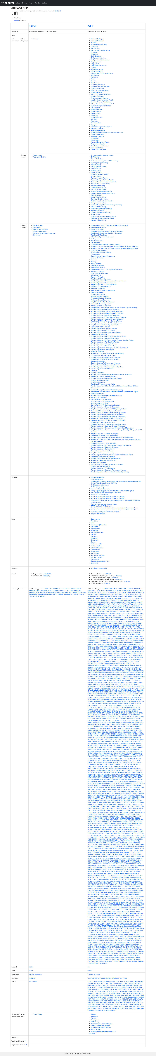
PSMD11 (111, 843)
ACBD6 (124, 591)
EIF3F (109, 690)
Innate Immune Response (99, 334)
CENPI (109, 650)
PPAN (107, 833)
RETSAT (102, 858)
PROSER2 (102, 839)
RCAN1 (128, 856)
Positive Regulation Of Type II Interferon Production (107, 311)
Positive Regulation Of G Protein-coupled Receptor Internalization (111, 445)
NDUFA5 (123, 793)
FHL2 (122, 705)
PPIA (128, 833)
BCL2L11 (136, 621)
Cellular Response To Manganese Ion (102, 401)
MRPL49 (112, 784)
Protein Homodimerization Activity (101, 191)
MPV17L (134, 780)
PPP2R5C (124, 835)
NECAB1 (108, 795)
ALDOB (109, 600)
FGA (131, 703)
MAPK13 (133, 768)
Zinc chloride (95, 559)
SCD (102, 875)
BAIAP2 (95, 621)
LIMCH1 (94, 761)
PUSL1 (113, 847)
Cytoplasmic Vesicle (97, 88)
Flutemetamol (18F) (97, 548)
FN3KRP (90, 709)
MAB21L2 (96, 766)
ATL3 (103, 617)
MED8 (137, 774)
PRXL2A (117, 841)
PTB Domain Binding (97, 210)
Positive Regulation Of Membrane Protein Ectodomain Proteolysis (111, 374)
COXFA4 (121, 663)
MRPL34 (95, 784)
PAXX (118, 814)
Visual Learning (96, 275)
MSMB (123, 785)
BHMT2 (133, 623)
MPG (122, 780)
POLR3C (118, 831)
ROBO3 (99, 864)
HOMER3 (109, 736)
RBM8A (110, 856)
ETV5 (128, 696)
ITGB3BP (91, 747)
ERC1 (125, 694)
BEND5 (119, 623)
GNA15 (129, 717)
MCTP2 (103, 774)
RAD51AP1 (96, 852)
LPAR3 (113, 763)
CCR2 (141, 642)
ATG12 (140, 615)
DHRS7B (127, 677)
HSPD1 (123, 738)
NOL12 (90, 801)
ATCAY (124, 615)
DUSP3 (124, 684)
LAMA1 (109, 757)
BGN (128, 623)
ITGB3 (141, 745)
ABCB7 (120, 589)
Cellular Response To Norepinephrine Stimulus (105, 405)
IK (115, 742)
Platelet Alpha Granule (98, 85)
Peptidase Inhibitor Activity (99, 178)
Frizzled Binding (96, 165)
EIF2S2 (104, 690)
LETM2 (114, 759)
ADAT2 (106, 594)
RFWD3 (112, 858)
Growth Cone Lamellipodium (99, 146)
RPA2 (117, 864)
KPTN (111, 755)
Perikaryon (94, 115)
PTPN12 (136, 845)
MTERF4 (90, 787)
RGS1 (125, 858)
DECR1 (108, 675)
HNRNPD (32, 593)
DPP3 (115, 682)
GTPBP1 (90, 726)
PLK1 (120, 828)
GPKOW (118, 721)
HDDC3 (90, 732)
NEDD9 (131, 795)
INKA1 (114, 743)
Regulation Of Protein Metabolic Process (103, 376)
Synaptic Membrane (97, 134)
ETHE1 (106, 696)
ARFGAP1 (131, 608)
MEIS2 (95, 776)
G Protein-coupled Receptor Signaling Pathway (105, 244)
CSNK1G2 (98, 667)
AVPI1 (129, 619)
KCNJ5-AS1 (107, 749)
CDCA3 (106, 646)
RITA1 (124, 860)
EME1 (98, 692)
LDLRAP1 (104, 759)
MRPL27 (133, 782)
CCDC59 (135, 640)
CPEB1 (127, 663)
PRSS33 (112, 841)
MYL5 (117, 789)
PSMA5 (90, 843)
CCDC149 (99, 640)
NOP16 (103, 801)
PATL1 (105, 814)
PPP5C (142, 835)
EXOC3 (137, 696)
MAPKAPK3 (111, 770)
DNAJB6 (118, 680)
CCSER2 (90, 644)
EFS (127, 688)
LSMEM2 (117, 764)
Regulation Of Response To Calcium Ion (103, 460)
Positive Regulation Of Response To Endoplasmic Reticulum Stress (112, 455)
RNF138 (112, 862)
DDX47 (90, 675)
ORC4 (103, 808)
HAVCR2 (95, 730)
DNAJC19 (137, 680)
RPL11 (134, 864)
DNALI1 (101, 682)
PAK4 (111, 812)
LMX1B (105, 763)
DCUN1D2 (140, 671)
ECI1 (95, 688)
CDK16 (121, 646)
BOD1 (89, 627)
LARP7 (90, 759)
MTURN (122, 787)
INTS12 (131, 743)
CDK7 (103, 648)
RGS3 (89, 860)
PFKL (121, 820)
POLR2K (112, 831)
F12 (112, 698)
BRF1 (102, 627)
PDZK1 (95, 820)
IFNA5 (129, 740)
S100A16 (90, 873)
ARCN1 (117, 608)
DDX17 (117, 673)
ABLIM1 (90, 591)
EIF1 (137, 688)
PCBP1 (138, 814)
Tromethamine (95, 529)
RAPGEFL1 (128, 852)
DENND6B (139, 675)
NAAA (104, 791)
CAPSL (114, 636)
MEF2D (90, 776)
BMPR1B (131, 625)
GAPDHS (135, 713)
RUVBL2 (126, 871)
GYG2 (113, 726)
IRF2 (101, 745)
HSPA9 (107, 738)
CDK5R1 (98, 648)
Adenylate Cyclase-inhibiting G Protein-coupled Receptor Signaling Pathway (114, 248)
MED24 (127, 774)
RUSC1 (121, 871)
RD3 (143, 856)
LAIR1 (105, 757)
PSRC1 (137, 843)
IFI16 (112, 740)
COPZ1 (96, 663)
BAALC (63, 589)
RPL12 (139, 864)
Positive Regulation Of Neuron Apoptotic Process (106, 332)
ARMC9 (90, 614)
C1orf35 (114, 631)
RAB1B (126, 849)
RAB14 (121, 849)
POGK (119, 829)
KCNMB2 (119, 749)
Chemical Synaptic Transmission (101, 252)
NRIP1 (140, 801)
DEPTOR (90, 677)
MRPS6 (96, 785)
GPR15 (139, 721)
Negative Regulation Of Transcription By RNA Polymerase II (109, 225)
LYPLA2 (138, 764)
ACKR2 (133, 591)
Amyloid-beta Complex (98, 144)
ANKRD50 (127, 602)
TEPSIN (75, 594)
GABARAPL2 (116, 711)
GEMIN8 (108, 715)
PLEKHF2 (91, 828)
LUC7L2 (126, 764)
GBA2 (99, 715)
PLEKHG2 (97, 828)
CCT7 (95, 644)
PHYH (120, 822)
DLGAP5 (122, 679)
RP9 (114, 864)
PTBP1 (90, 845)
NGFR (107, 797)
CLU (115, 657)
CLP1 (112, 657)
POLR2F (107, 831)
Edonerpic (94, 538)
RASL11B (111, 854)
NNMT (124, 799)
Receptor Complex (97, 117)
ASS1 (106, 615)
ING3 (106, 743)
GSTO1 (119, 724)
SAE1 (106, 873)
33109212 (119, 579)
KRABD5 (116, 755)
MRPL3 (90, 784)
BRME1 (107, 627)
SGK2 (103, 881)
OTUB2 (95, 810)
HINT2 (140, 732)
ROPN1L (105, 864)
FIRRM (90, 707)
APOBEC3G (135, 606)
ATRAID (103, 619)
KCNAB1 (134, 747)
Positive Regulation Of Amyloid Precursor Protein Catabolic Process (112, 437)
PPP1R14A (97, 835)
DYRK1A (102, 686)
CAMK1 (120, 635)
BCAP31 (104, 621)
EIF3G (114, 690)
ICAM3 (99, 740)
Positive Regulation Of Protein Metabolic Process (106, 378)
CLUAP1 (48, 591)
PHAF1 (141, 820)
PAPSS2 (119, 812)
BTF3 (126, 627)
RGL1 (121, 858)
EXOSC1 (95, 698)
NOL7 (94, 801)
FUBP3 (94, 711)
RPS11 (137, 866)
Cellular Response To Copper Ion (101, 399)
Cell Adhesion (95, 243)
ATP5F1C (120, 617)
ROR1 (110, 864)
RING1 (103, 860)
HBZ (121, 730)
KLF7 (127, 753)
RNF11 (96, 862)
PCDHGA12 (97, 816)
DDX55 (104, 675)
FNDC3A (96, 709)
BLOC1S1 (105, 625)
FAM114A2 (133, 698)
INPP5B (123, 743)
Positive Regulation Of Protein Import (102, 449)
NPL (122, 801)
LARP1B (129, 757)
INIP (110, 743)
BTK (130, 627)
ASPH (95, 615)
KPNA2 (102, 755)
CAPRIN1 (109, 636)
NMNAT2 (100, 799)
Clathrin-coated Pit (97, 71)
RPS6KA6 (91, 870)
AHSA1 (90, 598)
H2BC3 (110, 728)
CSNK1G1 (91, 667)
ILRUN (95, 743)
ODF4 (103, 807)
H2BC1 (100, 728)
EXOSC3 (101, 698)
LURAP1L (132, 764)
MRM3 (90, 782)
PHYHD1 (125, 822)
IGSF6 (112, 742)
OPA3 (132, 807)
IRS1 (108, 745)
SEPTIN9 (115, 877)
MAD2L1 (110, 766)
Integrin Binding (96, 168)
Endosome (94, 54)
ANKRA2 (90, 602)
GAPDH (129, 713)
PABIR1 (122, 810)
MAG (115, 766)
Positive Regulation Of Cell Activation (102, 369)
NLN (130, 797)
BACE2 (90, 621)
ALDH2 (139, 598)
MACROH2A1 (103, 766)
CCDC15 (105, 640)
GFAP (113, 715)
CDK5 (93, 648)
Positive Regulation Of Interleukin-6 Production (105, 315)
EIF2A (90, 690)
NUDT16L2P (131, 803)
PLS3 (137, 828)
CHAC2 (135, 652)
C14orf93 (108, 629)
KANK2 (42, 593)
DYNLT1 (96, 686)
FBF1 (67, 591)
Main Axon (94, 121)
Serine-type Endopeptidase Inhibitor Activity (104, 161)
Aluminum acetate (96, 557)
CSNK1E (138, 665)
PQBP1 (95, 837)
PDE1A (95, 818)
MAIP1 (132, 766)
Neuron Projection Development (101, 306)
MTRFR (117, 787)
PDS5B (123, 818)
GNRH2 (104, 719)
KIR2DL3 (95, 753)
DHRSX (132, 677)
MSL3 (119, 785)
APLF (124, 606)
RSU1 (94, 871)
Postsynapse (95, 140)
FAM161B (62, 591)
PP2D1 (102, 833)
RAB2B (90, 850)
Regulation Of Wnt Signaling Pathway (102, 302)
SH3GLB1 (137, 881)
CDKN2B (124, 648)
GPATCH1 (101, 721)
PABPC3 (128, 810)
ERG (133, 694)
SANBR (116, 873)
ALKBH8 (120, 600)
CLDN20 (139, 656)
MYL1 (108, 789)
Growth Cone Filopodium (98, 150)
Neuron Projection (96, 109)
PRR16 (136, 839)
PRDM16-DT (107, 837)
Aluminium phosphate (97, 555)
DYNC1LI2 (135, 684)
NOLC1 (98, 801)
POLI (98, 831)
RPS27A (128, 868)
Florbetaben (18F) (96, 544)
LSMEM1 (111, 764)
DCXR (93, 673)
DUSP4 (129, 684)
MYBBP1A (99, 789)
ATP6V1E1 (138, 617)
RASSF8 (128, 854)
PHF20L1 (90, 822)
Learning (93, 260)
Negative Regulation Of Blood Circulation (103, 443)
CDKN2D (130, 648)
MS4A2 (110, 785)
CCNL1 (136, 642)
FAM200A (110, 700)
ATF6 (136, 615)
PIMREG (115, 824)
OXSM (103, 810)
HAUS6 (138, 728)
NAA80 (100, 791)
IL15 (121, 742)
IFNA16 (124, 740)
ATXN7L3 (114, 619)
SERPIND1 (105, 879)
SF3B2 (141, 879)
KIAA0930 (104, 751)
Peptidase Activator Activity (99, 174)
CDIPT (116, 646)
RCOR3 (139, 856)
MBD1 (113, 772)
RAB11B (111, 849)
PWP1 (118, 847)
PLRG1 (133, 828)
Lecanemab (94, 563)
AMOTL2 (49, 589)
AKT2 (135, 598)
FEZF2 (127, 703)
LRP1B (125, 763)
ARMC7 (138, 612)
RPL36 (108, 866)
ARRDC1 (118, 614)
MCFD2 (134, 772)
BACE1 (142, 619)
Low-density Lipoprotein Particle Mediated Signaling (107, 390)
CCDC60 (141, 640)
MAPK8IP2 (103, 770)
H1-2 (127, 726)
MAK (136, 766)
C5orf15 (105, 633)
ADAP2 (96, 594)
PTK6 (117, 845)
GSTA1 (109, 724)
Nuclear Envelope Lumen (99, 45)
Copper (93, 542)
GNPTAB (98, 719)
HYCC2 (138, 738)
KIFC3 (90, 753)
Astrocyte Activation (97, 351)
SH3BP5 (125, 881)
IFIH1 (119, 740)
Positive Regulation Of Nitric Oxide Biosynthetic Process (108, 336)
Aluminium (94, 521)
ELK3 (89, 692)
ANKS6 (90, 604)
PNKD (95, 829)
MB (109, 772)
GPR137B (134, 721)
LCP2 (98, 759)
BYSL (138, 627)
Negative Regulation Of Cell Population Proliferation (107, 269)
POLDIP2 (139, 829)
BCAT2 (114, 621)
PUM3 (100, 847)
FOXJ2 (109, 709)
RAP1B (122, 852)
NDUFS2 (96, 795)
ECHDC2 (90, 688)
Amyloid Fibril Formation (98, 462)
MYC (104, 789)
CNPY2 (95, 659)
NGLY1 (111, 797)
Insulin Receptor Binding (98, 166)
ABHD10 (130, 589)
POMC (124, 831)
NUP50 (95, 805)
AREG (122, 608)
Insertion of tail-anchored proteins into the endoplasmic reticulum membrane (114, 508)
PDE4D (100, 818)
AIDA (98, 598)
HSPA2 (103, 738)
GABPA (123, 711)
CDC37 (90, 646)
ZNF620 (41, 596)
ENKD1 (106, 692)
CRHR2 (112, 665)
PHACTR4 (135, 820)
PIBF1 (136, 822)
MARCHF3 (139, 770)
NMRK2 (111, 799)
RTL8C (111, 871)
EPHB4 (114, 694)
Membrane (94, 77)
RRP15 (118, 870)
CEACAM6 (141, 648)
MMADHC (65, 593)
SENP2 (90, 877)
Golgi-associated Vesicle (98, 66)
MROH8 (94, 782)
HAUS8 (90, 730)
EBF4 (128, 686)
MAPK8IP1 (96, 770)
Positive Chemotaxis (97, 372)
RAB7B (136, 850)
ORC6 (108, 808)
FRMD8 (125, 709)
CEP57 (140, 650)
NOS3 (114, 801)
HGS (120, 732)
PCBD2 (133, 814)
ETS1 (116, 696)
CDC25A (137, 644)
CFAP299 (101, 652)
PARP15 (137, 812)
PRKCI (90, 839)
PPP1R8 (117, 835)
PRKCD (137, 837)
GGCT (126, 715)
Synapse (94, 125)
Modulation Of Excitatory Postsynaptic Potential (106, 411)
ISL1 (111, 745)
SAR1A (121, 873)
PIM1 (110, 824)
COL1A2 (132, 659)
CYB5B (90, 671)
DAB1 (101, 671)
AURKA (119, 619)
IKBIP (118, 742)
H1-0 (120, 726)
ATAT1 (120, 615)
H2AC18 (131, 726)
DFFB (100, 677)
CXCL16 (126, 669)
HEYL (117, 732)
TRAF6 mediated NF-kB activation (101, 506)
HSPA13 (97, 738)
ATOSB (108, 617)
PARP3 (142, 812)
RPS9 (103, 870)
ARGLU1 (95, 610)
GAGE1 (99, 713)
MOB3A (95, 780)
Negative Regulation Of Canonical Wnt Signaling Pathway (108, 409)
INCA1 (38, 593)
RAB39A (105, 850)
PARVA (90, 814)
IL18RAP (126, 742)
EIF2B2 (94, 690)
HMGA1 (124, 734)
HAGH (128, 728)
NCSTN (104, 793)
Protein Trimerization (97, 394)
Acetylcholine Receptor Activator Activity (103, 182)
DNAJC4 (90, 682)
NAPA (124, 791)
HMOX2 (90, 736)
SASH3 (131, 873)
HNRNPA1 (96, 736)
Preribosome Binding (39, 157)
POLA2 (128, 829)
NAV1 (140, 791)
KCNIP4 (95, 749)
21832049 (58, 11)
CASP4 (140, 636)
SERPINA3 (91, 879)
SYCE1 (70, 594)
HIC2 (124, 732)
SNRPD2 (62, 594)
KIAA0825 (97, 751)
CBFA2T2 (122, 638)
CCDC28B (118, 640)
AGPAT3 (130, 596)
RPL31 (99, 866)
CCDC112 (78, 589)
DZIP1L (112, 686)
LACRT (96, 757)
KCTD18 (129, 749)
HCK (131, 730)
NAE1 (116, 791)
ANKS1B (133, 602)
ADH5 (119, 594)
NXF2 (112, 805)
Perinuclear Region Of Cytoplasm (101, 127)
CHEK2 (105, 654)
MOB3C (100, 780)
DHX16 (137, 677)
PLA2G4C (101, 826)
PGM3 (130, 820)
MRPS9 (101, 785)
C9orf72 (127, 633)
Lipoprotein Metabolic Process (100, 327)
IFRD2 (142, 740)
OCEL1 (134, 805)
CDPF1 (135, 648)
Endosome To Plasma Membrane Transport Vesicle (107, 132)
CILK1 (110, 656)
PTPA (132, 845)
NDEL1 (109, 793)
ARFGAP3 (138, 608)
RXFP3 (138, 871)
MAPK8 (90, 770)
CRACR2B (91, 665)
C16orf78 (120, 629)
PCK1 (121, 816)
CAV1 (112, 638)
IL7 (92, 743)
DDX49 (94, 675)
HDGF (95, 732)
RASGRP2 (91, 854)
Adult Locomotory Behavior (99, 273)
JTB (108, 747)
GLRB (114, 717)
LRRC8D (96, 764)
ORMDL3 (119, 808)
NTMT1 (102, 803)
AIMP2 (112, 598)
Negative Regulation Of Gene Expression (103, 285)
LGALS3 (135, 759)
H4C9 (114, 728)
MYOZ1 (130, 789)
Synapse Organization (98, 361)
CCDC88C (91, 642)
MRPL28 (139, 782)
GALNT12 (124, 713)
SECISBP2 (134, 875)
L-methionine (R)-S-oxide (98, 525)
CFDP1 (118, 652)
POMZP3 (136, 831)
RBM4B (105, 856)
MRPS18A (136, 784)
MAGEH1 (126, 766)
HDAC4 (139, 730)
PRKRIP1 (95, 839)
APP (91, 25)
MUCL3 (132, 787)
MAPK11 (127, 768)
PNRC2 (114, 829)
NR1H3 (135, 801)
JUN (111, 747)
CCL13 (100, 642)
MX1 (142, 787)
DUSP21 (119, 684)
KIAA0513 (91, 751)
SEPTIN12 (102, 877)
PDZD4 (137, 818)
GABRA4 (128, 711)
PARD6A (125, 812)
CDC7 (102, 646)
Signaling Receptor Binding (99, 163)
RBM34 (90, 856)
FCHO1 (100, 703)
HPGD (135, 736)
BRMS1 (112, 627)
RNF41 (90, 864)
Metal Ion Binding (96, 195)
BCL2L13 (90, 623)
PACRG (133, 810)
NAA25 (95, 791)
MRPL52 (118, 784)
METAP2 (114, 776)
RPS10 (132, 866)
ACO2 (89, 593)
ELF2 (138, 690)
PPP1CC (140, 833)
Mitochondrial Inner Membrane (100, 50)
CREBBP (107, 665)
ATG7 (100, 617)
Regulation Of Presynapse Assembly (102, 453)
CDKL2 (108, 648)
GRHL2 (133, 722)
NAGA (120, 791)
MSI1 (115, 785)
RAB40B (120, 850)
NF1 (94, 797)
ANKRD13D (97, 602)
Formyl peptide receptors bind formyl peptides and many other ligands (112, 491)
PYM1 (127, 847)
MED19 (122, 774)
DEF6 (122, 675)
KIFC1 (141, 751)
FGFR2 (105, 705)
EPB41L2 (91, 694)
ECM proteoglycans (97, 479)
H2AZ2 (95, 728)
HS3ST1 (139, 736)
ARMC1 (133, 612)
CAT (104, 638)
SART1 (126, 873)
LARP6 (139, 757)
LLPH (133, 761)
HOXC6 (124, 736)
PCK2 (125, 816)
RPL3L (123, 866)
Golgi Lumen (95, 64)
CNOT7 (90, 659)
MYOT (125, 789)
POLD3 (133, 829)
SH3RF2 (90, 883)
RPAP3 (126, 864)
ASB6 (127, 614)
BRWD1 (117, 627)
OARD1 (125, 805)
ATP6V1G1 (91, 619)
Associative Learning (97, 271)
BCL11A (124, 621)
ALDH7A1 (97, 600)
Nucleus (35, 39)
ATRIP (58, 589)
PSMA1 (46, 594)
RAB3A (110, 850)
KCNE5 (90, 749)
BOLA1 (94, 627)
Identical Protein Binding (98, 189)
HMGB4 (135, 734)
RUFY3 (116, 871)
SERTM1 (112, 879)
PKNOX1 (90, 826)
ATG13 (90, 617)
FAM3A (128, 700)
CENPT (124, 650)
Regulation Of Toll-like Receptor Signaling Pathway (106, 321)
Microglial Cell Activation (98, 227)
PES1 (108, 820)
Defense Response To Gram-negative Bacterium (106, 363)
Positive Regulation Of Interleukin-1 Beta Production (107, 313)
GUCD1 (101, 726)
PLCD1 (133, 826)
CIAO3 (101, 656)
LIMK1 (104, 761)
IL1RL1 (135, 742)
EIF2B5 (99, 690)
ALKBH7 (115, 600)
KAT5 (120, 747)
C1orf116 (102, 631)
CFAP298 (95, 652)
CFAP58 (112, 652)
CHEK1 (100, 654)
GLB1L (105, 717)
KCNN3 (124, 749)
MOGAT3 (111, 780)
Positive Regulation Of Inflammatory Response (105, 357)
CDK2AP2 (136, 646)
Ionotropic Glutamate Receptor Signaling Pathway (106, 323)
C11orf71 (102, 629)
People (31, 3)
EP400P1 (130, 692)
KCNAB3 (140, 747)
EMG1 (102, 692)
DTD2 (98, 684)
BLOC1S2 (112, 625)
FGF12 (139, 703)
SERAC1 (121, 877)
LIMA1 (90, 761)
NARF (133, 791)
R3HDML (101, 849)
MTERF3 (138, 785)
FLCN (114, 707)
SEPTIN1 (96, 877)
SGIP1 (99, 881)
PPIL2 (136, 833)
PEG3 (99, 820)
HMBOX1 (103, 734)
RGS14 (134, 858)
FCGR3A (94, 703)
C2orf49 (131, 631)
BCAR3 (109, 621)
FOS (100, 709)
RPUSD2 (108, 870)
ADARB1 (101, 594)
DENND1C (132, 675)
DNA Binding (95, 157)
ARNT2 (101, 614)
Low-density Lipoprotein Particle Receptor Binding (106, 205)
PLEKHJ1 (104, 828)
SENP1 (140, 875)
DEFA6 (127, 675)
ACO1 (142, 591)
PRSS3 (106, 841)
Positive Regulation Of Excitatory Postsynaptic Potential (108, 470)
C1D (142, 629)
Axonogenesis (95, 254)
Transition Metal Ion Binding (99, 199)
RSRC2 (141, 870)
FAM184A (104, 700)
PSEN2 (133, 841)
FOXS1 (114, 709)
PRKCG (142, 837)
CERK (90, 652)
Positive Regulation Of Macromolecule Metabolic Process (109, 281)
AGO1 (121, 596)
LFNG (124, 759)
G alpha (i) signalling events (99, 487)
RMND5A (134, 860)
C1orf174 (108, 631)
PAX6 (84, 593)
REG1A (90, 858)
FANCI (108, 701)
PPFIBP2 (117, 833)
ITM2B (96, 747)
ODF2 (94, 807)
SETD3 (127, 879)
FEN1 (108, 703)
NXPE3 (116, 805)
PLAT (124, 826)
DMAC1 (132, 679)
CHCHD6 (90, 654)
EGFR (131, 688)
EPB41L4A (97, 694)
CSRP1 (110, 667)
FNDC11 (72, 591)
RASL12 (117, 854)
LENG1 (109, 759)
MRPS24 (90, 785)
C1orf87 (119, 631)
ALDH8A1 (104, 600)
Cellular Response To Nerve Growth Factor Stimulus (107, 464)
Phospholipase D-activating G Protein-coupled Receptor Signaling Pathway (114, 308)
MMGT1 (125, 778)
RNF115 (101, 862)
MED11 (117, 774)
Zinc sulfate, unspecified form (100, 561)
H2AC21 (90, 728)
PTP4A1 (126, 845)
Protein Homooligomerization (100, 380)
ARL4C (107, 612)
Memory (93, 262)
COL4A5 (107, 661)
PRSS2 (96, 841)
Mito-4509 (94, 536)
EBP (132, 686)
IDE (102, 740)
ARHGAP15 (102, 610)
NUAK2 (117, 803)
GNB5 (142, 717)
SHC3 (105, 883)
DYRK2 (108, 686)
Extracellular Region (97, 39)
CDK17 (125, 646)
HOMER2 (103, 736)
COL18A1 (126, 659)
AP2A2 (131, 604)
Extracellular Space (97, 41)
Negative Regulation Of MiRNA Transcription (104, 434)
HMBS (108, 734)
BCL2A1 (130, 621)
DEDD (118, 675)
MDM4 (113, 774)
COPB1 (131, 661)
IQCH (93, 745)
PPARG (111, 833)
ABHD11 (136, 589)
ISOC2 (116, 745)
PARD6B (131, 812)
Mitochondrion (95, 48)
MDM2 (108, 774)
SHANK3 (96, 883)
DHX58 (142, 677)
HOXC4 (119, 736)
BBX (99, 621)
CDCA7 (111, 646)
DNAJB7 (124, 680)
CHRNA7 (139, 654)
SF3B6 (90, 881)
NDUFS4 (102, 795)
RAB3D (115, 850)
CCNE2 (126, 642)
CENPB (104, 650)
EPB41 (135, 692)
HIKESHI (134, 732)
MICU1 (90, 778)
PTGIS (105, 845)
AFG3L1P (91, 596)
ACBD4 (119, 591)
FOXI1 (105, 709)
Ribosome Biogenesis (39, 231)
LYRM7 (90, 766)
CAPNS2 (102, 636)
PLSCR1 (90, 829)
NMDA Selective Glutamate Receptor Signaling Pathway (108, 413)
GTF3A (135, 724)
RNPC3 (94, 864)
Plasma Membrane (97, 69)
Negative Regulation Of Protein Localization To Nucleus (108, 420)
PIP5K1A (135, 824)
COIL (108, 659)
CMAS (125, 657)
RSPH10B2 (130, 870)
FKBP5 (105, 707)
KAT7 (124, 747)
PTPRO (90, 847)
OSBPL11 (125, 808)
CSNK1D (132, 665)
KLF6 (123, 753)
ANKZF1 (95, 604)
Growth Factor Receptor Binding (101, 212)
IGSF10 (107, 742)
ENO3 (111, 692)
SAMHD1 (111, 873)
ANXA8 (116, 604)
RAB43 (126, 850)
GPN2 (124, 721)
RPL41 (127, 866)
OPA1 (128, 807)
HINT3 (90, 734)
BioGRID (16, 20)
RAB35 (95, 850)
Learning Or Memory (97, 258)
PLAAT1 (114, 826)
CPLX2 (137, 663)
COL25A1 (138, 659)
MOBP (106, 780)
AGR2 (135, 596)
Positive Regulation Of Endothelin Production (105, 447)
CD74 (128, 644)
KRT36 (122, 755)
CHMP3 (128, 654)
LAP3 (124, 757)
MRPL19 (116, 782)
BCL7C (96, 623)
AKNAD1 (126, 598)
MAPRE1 (118, 770)
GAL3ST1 (108, 713)
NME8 (90, 799)
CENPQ (114, 650)
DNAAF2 (95, 680)
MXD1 (90, 789)
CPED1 (132, 663)
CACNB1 (90, 635)
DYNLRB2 (91, 686)
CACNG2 (96, 635)
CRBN (102, 665)
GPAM (90, 721)
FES (123, 703)
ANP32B (101, 604)
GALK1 (118, 713)
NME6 (142, 797)
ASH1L (141, 614)
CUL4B (104, 669)
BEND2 (114, 623)
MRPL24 (128, 782)
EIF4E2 (127, 690)
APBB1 (100, 606)
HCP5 (135, 730)
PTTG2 (95, 847)
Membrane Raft (96, 123)
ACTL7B (121, 593)
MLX (120, 778)
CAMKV (96, 636)
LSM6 (105, 764)
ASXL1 (110, 615)
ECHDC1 (141, 686)
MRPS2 (142, 784)
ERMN (141, 694)
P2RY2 (118, 810)
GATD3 (95, 715)
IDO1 (105, 740)
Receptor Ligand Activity (98, 203)
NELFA (90, 797)
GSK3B (95, 724)
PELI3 (103, 820)
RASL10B (105, 854)
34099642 (108, 574)
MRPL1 (100, 782)
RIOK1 (107, 860)
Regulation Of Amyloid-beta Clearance (103, 422)
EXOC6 (90, 698)
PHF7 (95, 822)
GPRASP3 (101, 722)
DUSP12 (113, 684)
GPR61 (90, 722)
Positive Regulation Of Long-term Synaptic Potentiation (108, 426)
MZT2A (90, 791)
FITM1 (95, 707)
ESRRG (97, 696)
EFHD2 (123, 688)
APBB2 (105, 606)
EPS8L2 (120, 694)
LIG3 (139, 759)
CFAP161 (42, 591)
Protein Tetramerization (98, 382)
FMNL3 (137, 707)
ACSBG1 (95, 593)
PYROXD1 (132, 847)
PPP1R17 (105, 835)
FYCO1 (104, 711)
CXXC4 (131, 669)
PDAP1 (140, 816)
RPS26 (123, 868)
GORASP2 (126, 719)
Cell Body (94, 119)
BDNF (104, 623)
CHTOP (90, 656)
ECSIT (103, 688)
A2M (106, 589)
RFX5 (117, 858)
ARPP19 (112, 614)
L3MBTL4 (91, 757)
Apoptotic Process (97, 241)
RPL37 (113, 866)
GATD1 (90, 715)
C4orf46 (100, 633)
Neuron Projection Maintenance (100, 466)
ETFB (102, 696)
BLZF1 (67, 589)
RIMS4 (98, 860)
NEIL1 (136, 795)
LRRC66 (90, 764)
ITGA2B (125, 745)
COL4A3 (101, 661)
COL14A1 (120, 659)
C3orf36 (90, 633)
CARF (119, 636)
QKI (142, 847)
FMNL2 (132, 707)
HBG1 (109, 730)
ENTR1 (116, 692)
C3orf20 (136, 631)
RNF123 (107, 862)
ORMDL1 (113, 808)
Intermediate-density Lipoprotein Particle (103, 104)
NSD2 (89, 803)
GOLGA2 (78, 591)
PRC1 (37, 594)
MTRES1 (112, 787)
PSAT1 (123, 841)
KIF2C (123, 751)
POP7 (141, 831)
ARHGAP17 (110, 610)
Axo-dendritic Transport (98, 267)
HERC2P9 (105, 732)
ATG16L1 (95, 617)
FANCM (112, 701)
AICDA (95, 598)
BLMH (100, 625)
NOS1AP (109, 801)
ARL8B (128, 612)
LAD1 (100, 757)
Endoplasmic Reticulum (98, 58)
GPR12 (128, 721)
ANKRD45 (120, 602)
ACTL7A (115, 593)
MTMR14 (106, 787)
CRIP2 (117, 665)
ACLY (137, 591)
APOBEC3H (91, 608)
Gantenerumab (95, 550)
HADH (119, 728)
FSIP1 (139, 709)
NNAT (120, 799)
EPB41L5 (104, 694)
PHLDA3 (115, 822)
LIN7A (113, 761)
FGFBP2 (100, 705)
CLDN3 (90, 657)
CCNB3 (116, 642)
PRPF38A (109, 839)
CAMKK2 (138, 635)
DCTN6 (129, 671)
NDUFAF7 (129, 793)
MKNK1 (107, 778)
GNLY (93, 719)
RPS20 (109, 868)
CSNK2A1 (104, 667)
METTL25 (127, 776)
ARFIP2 (90, 610)
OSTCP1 (140, 808)
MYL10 (112, 789)
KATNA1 (128, 747)
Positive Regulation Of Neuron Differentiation (105, 338)
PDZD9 (90, 820)
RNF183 (123, 862)
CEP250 (129, 650)
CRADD (97, 665)
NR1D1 (130, 801)
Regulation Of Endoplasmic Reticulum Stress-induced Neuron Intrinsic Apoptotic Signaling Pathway (116, 440)
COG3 (53, 591)
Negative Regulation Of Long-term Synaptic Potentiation (108, 424)
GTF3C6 (139, 724)
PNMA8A (105, 829)
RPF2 (130, 864)
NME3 (138, 797)
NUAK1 (112, 803)
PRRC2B (90, 841)
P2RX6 (113, 810)
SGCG (94, 881)
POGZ (124, 829)
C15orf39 (114, 629)
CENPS (119, 650)
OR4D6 (142, 807)
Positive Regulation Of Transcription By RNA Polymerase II (109, 348)
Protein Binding (37, 155)
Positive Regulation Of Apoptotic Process (104, 329)
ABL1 (141, 589)
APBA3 (95, 606)
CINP (33, 25)
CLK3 (108, 657)
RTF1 (98, 871)
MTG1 (101, 787)
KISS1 (100, 753)
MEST (109, 776)
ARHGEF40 (139, 610)
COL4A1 (90, 661)
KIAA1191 (118, 751)
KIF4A (136, 751)
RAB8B (140, 850)
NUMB (142, 803)
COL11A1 (114, 659)
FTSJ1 (90, 711)
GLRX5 (119, 717)
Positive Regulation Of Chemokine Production (105, 309)
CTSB (95, 669)
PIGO (89, 824)
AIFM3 (103, 598)
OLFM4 (117, 807)
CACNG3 (102, 635)
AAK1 (110, 589)
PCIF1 (117, 816)
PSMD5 (122, 843)
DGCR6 (105, 677)
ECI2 (98, 688)
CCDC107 (135, 638)
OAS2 (130, 805)
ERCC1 (129, 694)
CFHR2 (122, 652)
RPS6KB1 (97, 870)
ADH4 (115, 594)
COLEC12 (119, 661)
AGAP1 (102, 596)
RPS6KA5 (135, 868)
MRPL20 (122, 782)
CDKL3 (112, 648)
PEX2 (112, 820)
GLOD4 (110, 717)
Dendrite (93, 81)
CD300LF (115, 644)
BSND (122, 627)
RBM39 (95, 856)
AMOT (130, 600)
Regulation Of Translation (99, 235)
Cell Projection (95, 108)
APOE (98, 608)
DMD (136, 679)
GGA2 (122, 715)
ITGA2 (120, 745)
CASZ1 (100, 638)
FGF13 (90, 705)
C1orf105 (90, 631)
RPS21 (114, 868)
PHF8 (99, 822)
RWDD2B (133, 871)
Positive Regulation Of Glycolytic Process (104, 344)
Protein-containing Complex (99, 98)
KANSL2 (115, 747)
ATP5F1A (114, 617)
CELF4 (99, 650)
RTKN (102, 871)
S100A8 (96, 873)
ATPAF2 (97, 619)
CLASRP (128, 656)
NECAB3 (114, 795)
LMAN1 (138, 761)
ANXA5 (111, 604)
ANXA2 (106, 604)
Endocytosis (95, 239)
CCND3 (121, 642)
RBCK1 (134, 854)
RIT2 (120, 860)
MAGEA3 (48, 593)
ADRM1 (127, 594)
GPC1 (114, 721)
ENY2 (120, 692)
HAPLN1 (133, 728)
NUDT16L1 (123, 803)
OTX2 (99, 810)
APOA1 (129, 606)
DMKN (140, 679)
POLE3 (90, 831)
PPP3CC (136, 835)
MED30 (132, 774)
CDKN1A (118, 648)
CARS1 (130, 636)
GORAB (120, 719)
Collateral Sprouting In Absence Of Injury (103, 355)
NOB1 (129, 799)
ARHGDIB (132, 610)
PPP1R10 (91, 835)
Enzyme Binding (96, 176)
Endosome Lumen (96, 92)
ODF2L (98, 807)
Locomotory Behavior (97, 266)
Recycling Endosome (97, 129)
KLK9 (93, 755)
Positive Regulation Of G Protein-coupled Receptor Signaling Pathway (112, 340)
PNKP (100, 829)
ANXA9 (121, 604)
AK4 (116, 598)
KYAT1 (141, 755)
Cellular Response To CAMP (100, 403)
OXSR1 (108, 810)
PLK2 (124, 828)
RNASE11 (91, 862)
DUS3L (108, 684)
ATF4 (132, 615)
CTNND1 (90, 669)
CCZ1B (104, 644)
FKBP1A (99, 707)
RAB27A (136, 849)
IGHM (102, 742)
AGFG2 (116, 596)
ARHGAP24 (118, 610)
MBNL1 (121, 772)
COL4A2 (96, 661)
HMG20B (119, 734)
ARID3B (102, 612)
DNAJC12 (130, 680)
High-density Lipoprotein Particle (101, 106)
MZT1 (70, 593)
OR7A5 (95, 808)
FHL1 (118, 705)
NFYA (103, 797)
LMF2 (94, 763)
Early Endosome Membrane (99, 90)
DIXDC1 (108, 679)
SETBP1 (121, 879)
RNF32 (134, 862)
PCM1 (130, 816)
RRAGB (113, 870)
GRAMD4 (119, 722)
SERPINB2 (98, 879)
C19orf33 (138, 629)
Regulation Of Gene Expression (101, 279)
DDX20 (132, 673)
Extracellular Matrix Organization (101, 304)
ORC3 (99, 808)
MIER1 (94, 778)
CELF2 (94, 650)
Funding (37, 3)
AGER (107, 596)
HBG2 (113, 730)
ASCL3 (132, 614)
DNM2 (106, 682)
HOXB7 (114, 736)
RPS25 (118, 868)
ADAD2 (141, 593)
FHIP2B (113, 705)
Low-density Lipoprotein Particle (101, 102)
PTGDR (100, 845)
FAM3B (133, 700)
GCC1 (103, 715)
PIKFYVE (105, 824)
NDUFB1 (135, 793)
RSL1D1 (123, 870)
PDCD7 (90, 818)
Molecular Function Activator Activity (102, 218)
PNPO (110, 829)
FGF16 (94, 705)
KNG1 (97, 755)
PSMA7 (95, 843)
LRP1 (120, 763)
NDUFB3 (141, 793)
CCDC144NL (92, 640)
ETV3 (120, 696)
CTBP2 (124, 667)
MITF (98, 778)
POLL (102, 831)
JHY (104, 747)
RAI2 (111, 852)
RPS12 (141, 866)
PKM (140, 824)
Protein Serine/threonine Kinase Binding (103, 216)
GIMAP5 (137, 715)
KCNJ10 (100, 749)
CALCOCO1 (109, 635)
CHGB (110, 654)
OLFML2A (123, 807)
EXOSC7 (107, 698)
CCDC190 (111, 640)
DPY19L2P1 (120, 682)
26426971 (48, 574)
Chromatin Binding (96, 159)
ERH (136, 694)
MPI (126, 780)
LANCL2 (119, 757)
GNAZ (138, 717)
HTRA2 (133, 738)
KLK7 (89, 755)
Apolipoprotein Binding (98, 186)
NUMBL (90, 805)
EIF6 (135, 690)
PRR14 (126, 839)
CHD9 (95, 654)
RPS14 (90, 868)
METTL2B (133, 776)
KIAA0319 (135, 749)
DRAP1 (140, 682)
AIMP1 (107, 598)
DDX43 (141, 673)
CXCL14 (120, 669)
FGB (134, 703)
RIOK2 (112, 860)
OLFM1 (107, 807)
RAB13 (117, 849)
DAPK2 (109, 671)
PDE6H (105, 818)
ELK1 (142, 690)
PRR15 (131, 839)
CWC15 (109, 669)
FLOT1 (118, 707)
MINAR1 (59, 593)
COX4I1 (105, 663)
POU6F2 (32, 594)
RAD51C (102, 852)
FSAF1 (130, 709)
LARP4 (134, 757)
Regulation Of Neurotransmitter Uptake (103, 384)
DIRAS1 (102, 679)
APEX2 (120, 606)
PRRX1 (41, 594)
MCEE (130, 772)
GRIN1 (138, 722)
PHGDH (104, 822)
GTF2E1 (124, 724)
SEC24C (127, 875)
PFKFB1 (116, 820)
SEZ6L (132, 879)
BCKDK (119, 621)
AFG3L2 (96, 596)
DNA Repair (36, 227)
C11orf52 (96, 629)
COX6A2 (116, 663)
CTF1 (128, 667)
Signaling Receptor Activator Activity (102, 180)
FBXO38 (135, 701)
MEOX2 (53, 593)
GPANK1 (95, 721)
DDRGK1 (103, 673)
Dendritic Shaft (95, 113)
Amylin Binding (95, 214)
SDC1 (119, 875)
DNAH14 (100, 680)
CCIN (96, 642)
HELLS (99, 732)
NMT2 (116, 799)
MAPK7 (138, 768)
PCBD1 (128, 814)
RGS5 (94, 860)
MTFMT (96, 787)
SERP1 (138, 877)
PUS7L (108, 847)
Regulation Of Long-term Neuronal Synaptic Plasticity (107, 353)
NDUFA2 (117, 793)
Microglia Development (98, 288)
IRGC (104, 745)
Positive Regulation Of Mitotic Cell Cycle (103, 346)
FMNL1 (127, 707)
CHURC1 (95, 656)
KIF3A (127, 751)
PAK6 (115, 812)
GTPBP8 (96, 726)
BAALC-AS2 (135, 619)
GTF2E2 (129, 724)
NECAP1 (120, 795)
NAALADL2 (110, 791)
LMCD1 (90, 763)
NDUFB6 (90, 795)
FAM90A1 (102, 701)
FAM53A (96, 701)
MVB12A (138, 787)
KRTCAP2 (135, 755)
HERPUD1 (111, 732)
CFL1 (127, 652)
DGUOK (121, 677)
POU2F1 (97, 833)
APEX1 (115, 606)
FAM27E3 (117, 700)
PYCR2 (122, 847)
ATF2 (128, 615)
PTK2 (114, 845)
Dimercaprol (94, 540)
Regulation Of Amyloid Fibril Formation (103, 457)
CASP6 (90, 638)
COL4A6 (112, 661)
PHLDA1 (109, 822)
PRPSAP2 (120, 839)
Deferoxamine (95, 519)
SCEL (106, 875)
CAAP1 (137, 633)
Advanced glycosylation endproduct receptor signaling (107, 496)
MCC (125, 772)
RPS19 (104, 868)
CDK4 (89, 648)
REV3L (108, 858)
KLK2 (140, 753)
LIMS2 (109, 761)
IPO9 (89, 745)
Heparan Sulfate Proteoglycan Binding (103, 193)
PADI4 (139, 810)
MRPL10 (105, 782)
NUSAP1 (107, 805)
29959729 (119, 576)
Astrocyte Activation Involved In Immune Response (107, 231)
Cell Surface (95, 75)
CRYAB (122, 665)
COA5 (99, 659)
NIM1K (119, 797)
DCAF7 (114, 671)
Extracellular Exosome (98, 130)
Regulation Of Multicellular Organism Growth (104, 325)
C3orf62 (95, 633)
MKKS (103, 778)
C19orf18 (132, 629)
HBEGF (104, 730)
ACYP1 (136, 593)
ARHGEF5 (91, 612)
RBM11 (139, 854)
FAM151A (97, 700)
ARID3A (97, 612)
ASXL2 (115, 615)
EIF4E (123, 690)
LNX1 (109, 763)
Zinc (92, 523)
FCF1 (89, 703)
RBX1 (123, 856)
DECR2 (113, 675)
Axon (92, 79)
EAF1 (124, 686)
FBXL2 (126, 701)
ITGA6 (130, 745)
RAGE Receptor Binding (98, 207)
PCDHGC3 (104, 816)
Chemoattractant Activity (98, 187)
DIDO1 (90, 679)
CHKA (118, 654)
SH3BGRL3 (119, 881)
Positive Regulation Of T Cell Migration (103, 468)
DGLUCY (115, 677)
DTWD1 (103, 684)
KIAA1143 (111, 751)
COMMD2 (125, 661)
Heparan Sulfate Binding (98, 220)
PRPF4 (114, 839)
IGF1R (98, 742)
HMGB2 (129, 734)
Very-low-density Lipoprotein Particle (102, 100)
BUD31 (134, 627)
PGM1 (126, 820)
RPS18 (99, 868)
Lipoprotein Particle (97, 148)
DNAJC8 (96, 682)
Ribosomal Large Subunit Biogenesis (44, 233)
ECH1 (136, 686)
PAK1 (103, 812)
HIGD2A (128, 732)
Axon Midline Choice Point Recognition (103, 290)
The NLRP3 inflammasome (99, 494)
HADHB (123, 728)
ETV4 (124, 696)
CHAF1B (141, 652)
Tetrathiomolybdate (97, 532)
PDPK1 (118, 818)
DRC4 (57, 591)
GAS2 (141, 713)
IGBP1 (94, 742)
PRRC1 (140, 839)
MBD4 (117, 772)
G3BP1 (109, 711)
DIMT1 (94, 679)
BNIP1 (140, 625)
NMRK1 (106, 799)
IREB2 (97, 745)
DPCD (110, 682)
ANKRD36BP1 (105, 602)
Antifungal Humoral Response (100, 300)
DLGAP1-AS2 (115, 679)
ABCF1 (125, 589)
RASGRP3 (98, 854)
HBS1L (117, 730)
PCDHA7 (90, 816)
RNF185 (128, 862)
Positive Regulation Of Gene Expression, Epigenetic (107, 415)
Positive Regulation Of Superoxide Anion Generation (107, 319)
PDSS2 (128, 818)
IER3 (109, 740)
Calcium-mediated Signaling (99, 296)
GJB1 (101, 717)
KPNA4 (107, 755)
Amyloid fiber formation (98, 514)
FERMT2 (113, 703)
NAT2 (136, 791)
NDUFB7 (75, 593)
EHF (134, 688)
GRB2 (129, 722)
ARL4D (112, 612)
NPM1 (126, 801)
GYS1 (117, 726)
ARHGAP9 (125, 610)
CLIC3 (100, 657)
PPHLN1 (123, 833)
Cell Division (36, 235)
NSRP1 (94, 803)
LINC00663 (118, 761)
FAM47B (138, 700)
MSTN (128, 785)
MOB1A (140, 778)
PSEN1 (128, 841)
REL (50, 594)
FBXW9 (141, 701)
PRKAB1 (131, 837)
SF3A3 (136, 879)
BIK (137, 623)
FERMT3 (119, 703)
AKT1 (131, 598)
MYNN (121, 789)
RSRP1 (90, 871)
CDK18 (130, 646)
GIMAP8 (96, 717)
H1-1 (124, 726)
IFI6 (116, 740)
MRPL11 (111, 782)
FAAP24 (126, 698)
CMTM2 (130, 657)
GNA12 (124, 717)
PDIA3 (110, 818)
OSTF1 (90, 810)
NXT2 (121, 805)
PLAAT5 (119, 826)
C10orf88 (90, 629)
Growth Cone (95, 83)
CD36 (120, 644)
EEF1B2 (107, 688)
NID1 (115, 797)
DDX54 (99, 675)
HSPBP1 (118, 738)
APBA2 (90, 606)
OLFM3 (112, 807)
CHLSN (123, 654)
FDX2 (104, 703)
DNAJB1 (106, 680)
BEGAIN (109, 623)
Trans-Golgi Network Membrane (100, 94)
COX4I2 (110, 663)
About (18, 3)
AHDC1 (140, 596)
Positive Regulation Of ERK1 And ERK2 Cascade (106, 395)
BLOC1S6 (125, 625)
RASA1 (135, 852)
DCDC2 (119, 671)
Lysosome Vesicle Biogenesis (100, 489)
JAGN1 (101, 747)
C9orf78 (132, 633)
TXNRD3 (81, 594)
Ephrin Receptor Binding (98, 197)
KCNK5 (113, 749)
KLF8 (131, 753)
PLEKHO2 (111, 828)
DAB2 (105, 671)
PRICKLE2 (125, 837)
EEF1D (113, 688)
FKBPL (110, 707)
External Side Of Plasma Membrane (102, 73)
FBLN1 (121, 701)
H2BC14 (105, 728)
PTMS (122, 845)
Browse (24, 3)
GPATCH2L (108, 721)
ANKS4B (139, 602)
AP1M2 (126, 604)
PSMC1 (105, 843)
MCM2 (90, 774)
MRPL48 (107, 784)
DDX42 (137, 673)
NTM (98, 803)
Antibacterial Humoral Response (101, 298)
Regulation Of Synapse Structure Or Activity (104, 359)
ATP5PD (126, 617)
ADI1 (122, 594)
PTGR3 (109, 845)
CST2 (115, 667)
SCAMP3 (90, 875)
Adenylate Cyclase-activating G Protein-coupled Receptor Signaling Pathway (114, 246)
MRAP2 (140, 780)
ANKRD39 (114, 602)
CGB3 (131, 652)
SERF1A (133, 877)
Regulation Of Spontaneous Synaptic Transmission (106, 418)
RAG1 (107, 852)
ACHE (129, 591)
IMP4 (99, 743)
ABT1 (98, 591)
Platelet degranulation (97, 477)
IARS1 (90, 740)
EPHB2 (110, 694)
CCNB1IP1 (110, 642)
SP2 (66, 594)
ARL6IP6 (122, 612)
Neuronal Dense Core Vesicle (100, 142)
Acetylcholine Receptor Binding (100, 184)
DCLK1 (124, 671)
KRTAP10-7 (127, 755)
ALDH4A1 (91, 600)
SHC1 (101, 883)
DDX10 (112, 673)
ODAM (90, 807)
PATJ (80, 593)
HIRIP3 (94, 734)
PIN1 (119, 824)
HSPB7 (112, 738)
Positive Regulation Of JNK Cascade (102, 350)
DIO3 (98, 679)
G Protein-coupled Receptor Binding (102, 155)
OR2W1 (137, 807)
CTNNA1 (133, 667)
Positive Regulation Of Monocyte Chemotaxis (105, 407)
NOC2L (133, 799)
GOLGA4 (109, 719)
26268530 (127, 581)
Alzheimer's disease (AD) (99, 568)
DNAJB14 (112, 680)
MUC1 (128, 787)
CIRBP (118, 656)
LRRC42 (138, 763)
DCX (89, 673)
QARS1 (138, 847)
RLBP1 (128, 860)
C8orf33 (117, 633)
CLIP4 (104, 657)
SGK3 (107, 881)
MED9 (141, 774)
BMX (135, 625)
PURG (104, 847)
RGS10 (130, 858)
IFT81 (89, 742)
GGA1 (117, 715)
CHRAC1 (133, 654)
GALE (114, 713)
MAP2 (97, 768)
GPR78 (95, 722)
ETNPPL (112, 696)
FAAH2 (115, 698)
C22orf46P (125, 631)
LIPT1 (130, 761)
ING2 (103, 743)
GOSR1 (132, 719)
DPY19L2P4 (128, 682)
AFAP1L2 (138, 594)
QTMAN (95, 849)
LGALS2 (129, 759)
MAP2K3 (102, 768)
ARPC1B (107, 614)
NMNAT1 (95, 799)
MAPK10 (121, 768)
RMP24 (139, 860)
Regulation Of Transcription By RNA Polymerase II (106, 233)
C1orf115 (96, 631)
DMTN (90, 680)
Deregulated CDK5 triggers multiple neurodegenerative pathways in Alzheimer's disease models (115, 501)
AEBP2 (132, 594)
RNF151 (117, 862)
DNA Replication (38, 225)
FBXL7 (131, 701)
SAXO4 (136, 873)
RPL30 (94, 866)
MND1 (135, 778)
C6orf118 (111, 633)
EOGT (124, 692)
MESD (105, 776)
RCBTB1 (133, 856)
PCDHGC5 (111, 816)
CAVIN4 (116, 638)
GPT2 (106, 722)
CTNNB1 (139, 667)
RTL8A (107, 871)
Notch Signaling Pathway (99, 250)
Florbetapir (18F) (96, 546)
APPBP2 (103, 608)
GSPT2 (104, 724)
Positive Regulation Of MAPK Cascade (103, 330)
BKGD (96, 625)
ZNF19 (37, 596)
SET (117, 879)
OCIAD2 (139, 805)
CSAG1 (127, 665)
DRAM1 (135, 682)
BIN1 (139, 623)
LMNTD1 (99, 763)
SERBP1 (127, 877)
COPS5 (136, 661)
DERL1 (96, 677)
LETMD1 (119, 759)
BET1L (124, 623)
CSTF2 (119, 667)
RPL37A (117, 866)
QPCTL (90, 849)
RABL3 (90, 852)
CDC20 (132, 644)
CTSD (99, 669)
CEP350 (135, 650)
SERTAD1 (55, 594)
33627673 (115, 578)
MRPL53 (124, 784)
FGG (109, 705)
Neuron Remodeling (97, 292)
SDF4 (123, 875)
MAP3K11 (114, 768)
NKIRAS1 (125, 797)
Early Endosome (96, 56)
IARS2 (94, 740)
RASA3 (140, 852)
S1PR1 (101, 873)
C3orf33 (141, 631)
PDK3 (114, 818)
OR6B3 (90, 808)
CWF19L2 (115, 669)
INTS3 (136, 743)
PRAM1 (101, 837)
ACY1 (132, 593)
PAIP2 (99, 812)
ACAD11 (113, 591)
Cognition (94, 371)
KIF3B (132, 751)
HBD (99, 730)
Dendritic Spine (95, 111)
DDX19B (126, 673)
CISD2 (123, 656)
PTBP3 (95, 845)
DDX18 (122, 673)
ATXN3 (108, 619)
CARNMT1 (124, 636)
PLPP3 (128, 828)
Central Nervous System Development (103, 256)
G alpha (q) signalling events (100, 485)
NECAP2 (126, 795)
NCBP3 (95, 793)
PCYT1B (135, 816)
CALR (115, 635)
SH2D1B (112, 881)
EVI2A (133, 696)
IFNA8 (133, 740)
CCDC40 (129, 640)
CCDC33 (32, 591)
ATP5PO (132, 617)
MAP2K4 (108, 768)
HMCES (113, 734)
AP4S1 (136, 604)
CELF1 (90, 650)
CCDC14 (141, 638)
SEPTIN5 (109, 877)
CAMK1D (126, 635)
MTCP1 (132, 785)
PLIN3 (116, 828)
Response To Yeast (97, 229)
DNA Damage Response (40, 229)
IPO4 (139, 743)
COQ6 (101, 663)
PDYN (133, 818)
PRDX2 (114, 837)
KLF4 (119, 753)
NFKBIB (98, 797)
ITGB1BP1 (135, 745)
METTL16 (120, 776)
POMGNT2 (129, 831)
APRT (108, 608)
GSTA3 (114, 724)
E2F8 (121, 686)
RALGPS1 (116, 852)
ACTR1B (127, 593)
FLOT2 (123, 707)
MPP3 (129, 780)
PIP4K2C (129, 824)
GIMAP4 (131, 715)
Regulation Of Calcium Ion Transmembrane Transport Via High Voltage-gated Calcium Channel (117, 431)
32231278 (46, 576)
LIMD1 (100, 761)
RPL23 (90, 866)
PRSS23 (101, 841)
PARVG (95, 814)
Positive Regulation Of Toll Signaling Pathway (105, 342)
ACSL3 (100, 593)
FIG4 (129, 705)
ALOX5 (126, 600)
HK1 (98, 734)
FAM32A (122, 700)
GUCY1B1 (108, 726)
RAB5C (131, 850)
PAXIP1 (113, 814)
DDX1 (108, 673)
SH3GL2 (131, 881)
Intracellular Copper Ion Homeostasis (102, 237)
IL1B (130, 742)
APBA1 (141, 604)
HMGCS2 (141, 734)
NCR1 (99, 793)
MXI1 (93, 789)
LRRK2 (101, 764)
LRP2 (129, 763)
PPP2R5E (130, 835)
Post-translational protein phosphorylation (104, 504)
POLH (94, 831)
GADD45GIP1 (92, 713)
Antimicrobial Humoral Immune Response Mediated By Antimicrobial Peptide (114, 392)
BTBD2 (72, 589)
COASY (104, 659)
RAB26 (131, 849)
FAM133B (91, 700)
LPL (117, 763)
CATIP (108, 638)
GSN (99, 724)
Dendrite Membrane (97, 96)
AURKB (124, 619)
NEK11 (140, 795)
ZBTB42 (31, 596)
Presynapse (94, 138)
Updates (44, 3)
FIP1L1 (138, 705)
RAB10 (106, 849)
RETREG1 (96, 858)
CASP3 (135, 636)
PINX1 (124, 824)
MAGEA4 (120, 766)
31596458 (107, 583)
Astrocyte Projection (97, 136)
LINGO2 (124, 761)
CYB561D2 (137, 669)
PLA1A (96, 826)
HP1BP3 (129, 736)
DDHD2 (97, 673)
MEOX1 (100, 776)
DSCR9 (90, 684)
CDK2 (37, 591)
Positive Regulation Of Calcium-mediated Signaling (106, 367)
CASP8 (95, 638)
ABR (94, 591)
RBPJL (119, 856)
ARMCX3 (96, 614)
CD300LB (109, 644)
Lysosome (94, 52)
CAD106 (93, 534)
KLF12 (116, 753)
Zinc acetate (95, 553)
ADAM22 (90, 594)
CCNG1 (131, 642)
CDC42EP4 (96, 646)
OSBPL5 (131, 808)
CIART (105, 656)
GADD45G (135, 711)
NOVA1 (118, 801)
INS (127, 743)
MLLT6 (117, 778)
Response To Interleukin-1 (99, 397)
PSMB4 (100, 843)
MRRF (106, 785)
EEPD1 (118, 688)
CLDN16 (133, 656)
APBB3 (110, 606)
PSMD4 (117, 843)
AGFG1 (111, 596)
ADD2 (111, 594)
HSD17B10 (91, 738)
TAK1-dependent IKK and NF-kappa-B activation (106, 493)
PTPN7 (142, 845)
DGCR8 (110, 677)
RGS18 (139, 858)
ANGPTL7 (136, 600)
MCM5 (94, 774)
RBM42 (100, 856)
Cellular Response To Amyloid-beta (102, 451)
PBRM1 (122, 814)
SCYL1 (114, 875)
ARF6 (126, 608)
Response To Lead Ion (98, 277)
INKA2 (118, 743)
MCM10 (139, 772)
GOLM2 (115, 719)
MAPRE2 (125, 770)
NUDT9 (137, 803)
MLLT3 (112, 778)
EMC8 (93, 692)
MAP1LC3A (91, 768)
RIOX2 (116, 860)
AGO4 (125, 596)
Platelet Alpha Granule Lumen (100, 87)
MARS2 (90, 772)
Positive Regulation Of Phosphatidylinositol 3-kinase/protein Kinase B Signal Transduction (114, 387)
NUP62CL (101, 805)
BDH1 (100, 623)
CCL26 (105, 642)
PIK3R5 (99, 824)
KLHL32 (135, 753)
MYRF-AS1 (136, 789)
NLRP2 (134, 797)
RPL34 (103, 866)
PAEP (89, 812)
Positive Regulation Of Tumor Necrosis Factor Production (108, 317)
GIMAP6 (90, 717)
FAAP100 (121, 698)
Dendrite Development (98, 294)
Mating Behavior (96, 264)
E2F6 (117, 686)
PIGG (140, 822)
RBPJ (115, 856)
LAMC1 (114, 757)
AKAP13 (120, 598)
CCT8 (99, 644)
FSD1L (134, 709)
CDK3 (141, 646)
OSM (136, 808)
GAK (103, 713)
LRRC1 (133, 763)
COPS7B (90, 663)
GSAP (142, 722)
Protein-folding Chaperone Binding (101, 209)
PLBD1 (128, 826)
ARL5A (117, 612)
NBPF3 (90, 793)
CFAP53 (107, 652)
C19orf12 (126, 629)
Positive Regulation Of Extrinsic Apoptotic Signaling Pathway (110, 472)
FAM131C (140, 698)
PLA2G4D (108, 826)
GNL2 (89, 719)
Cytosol (93, 67)
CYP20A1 (96, 671)
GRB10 (124, 722)
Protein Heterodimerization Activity (101, 201)
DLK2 (127, 679)
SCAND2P (97, 875)
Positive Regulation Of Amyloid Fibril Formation (105, 458)
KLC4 (111, 753)
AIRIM (45, 589)
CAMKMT (91, 636)
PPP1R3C (111, 835)
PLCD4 (138, 826)
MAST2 (100, 772)
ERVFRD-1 (91, 696)
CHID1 (114, 654)
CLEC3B (95, 657)
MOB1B (90, 780)
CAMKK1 (132, 635)
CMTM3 (135, 657)
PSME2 (132, 843)
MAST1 (95, 772)
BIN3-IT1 (90, 625)
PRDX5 (119, 837)
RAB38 (100, 850)
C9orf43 (122, 633)
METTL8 (139, 776)
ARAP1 (112, 608)
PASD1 (100, 814)
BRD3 (98, 627)
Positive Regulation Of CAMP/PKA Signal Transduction (108, 416)
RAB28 (142, 849)
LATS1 (95, 759)
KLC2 (108, 753)
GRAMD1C (112, 722)
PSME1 (127, 843)
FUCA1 (99, 711)
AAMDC (114, 589)
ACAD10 (108, 591)
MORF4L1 (117, 780)
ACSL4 (105, 593)
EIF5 (131, 690)
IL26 (139, 742)
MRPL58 (129, 784)
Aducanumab (95, 551)
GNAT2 (133, 717)
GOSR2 (138, 719)
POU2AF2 (91, 833)
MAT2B (105, 772)
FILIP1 (133, 705)
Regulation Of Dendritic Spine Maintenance (104, 436)
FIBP (125, 705)
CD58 (124, 644)
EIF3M (118, 690)
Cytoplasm (94, 46)
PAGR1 (94, 812)
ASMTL (90, 615)
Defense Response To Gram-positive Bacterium (105, 365)
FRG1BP (119, 709)
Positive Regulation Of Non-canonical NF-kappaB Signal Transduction (112, 428)
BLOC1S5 (118, 625)
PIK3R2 (94, 824)
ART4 (123, 614)
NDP (113, 793)
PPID (131, 833)
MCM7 (99, 774)
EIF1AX (142, 688)
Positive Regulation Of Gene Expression (103, 283)
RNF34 (138, 862)
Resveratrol (94, 527)
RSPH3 (136, 870)
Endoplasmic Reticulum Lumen (100, 60)
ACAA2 (102, 591)
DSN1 (94, 684)
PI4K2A (131, 822)
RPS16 (95, 868)
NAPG (128, 791)
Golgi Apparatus (96, 62)
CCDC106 (129, 638)
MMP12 (130, 778)
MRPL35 (101, 784)
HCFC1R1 (126, 730)
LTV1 (121, 764)
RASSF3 (123, 854)
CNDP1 (140, 657)
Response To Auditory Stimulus (101, 287)
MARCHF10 (131, 770)
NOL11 (138, 799)
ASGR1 (136, 614)
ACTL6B (110, 593)
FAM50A (90, 701)
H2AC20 (137, 726)
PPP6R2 (90, 837)
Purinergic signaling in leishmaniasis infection (105, 512)
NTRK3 (107, 803)
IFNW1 (137, 740)
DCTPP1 (134, 671)
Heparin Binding (96, 172)
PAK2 (107, 812)
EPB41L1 (141, 692)
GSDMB (90, 724)
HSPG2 (128, 738)
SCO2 (110, 875)
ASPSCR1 (100, 615)
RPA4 (121, 864)
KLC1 (104, 753)
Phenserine (94, 530)
